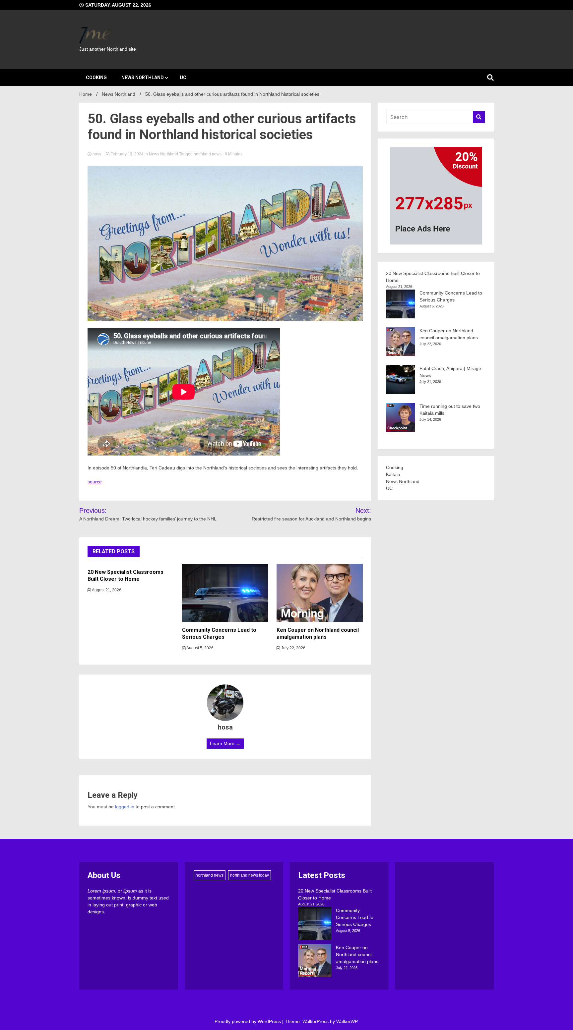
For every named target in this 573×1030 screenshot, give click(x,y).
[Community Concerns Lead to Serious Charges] (314, 924)
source (95, 481)
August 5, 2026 (200, 648)
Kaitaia (393, 474)
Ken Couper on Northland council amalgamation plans (318, 633)
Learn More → (225, 743)
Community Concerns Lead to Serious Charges (219, 633)
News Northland (142, 77)
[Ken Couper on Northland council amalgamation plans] (314, 961)
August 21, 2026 (106, 590)
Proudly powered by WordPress (248, 1021)
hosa (97, 154)
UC (183, 77)
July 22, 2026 (292, 648)
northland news (208, 154)
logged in (124, 806)
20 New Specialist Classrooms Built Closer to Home (125, 575)
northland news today (249, 875)
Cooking (96, 77)
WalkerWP (346, 1021)
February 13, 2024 (127, 154)
